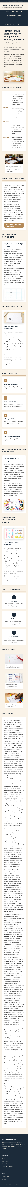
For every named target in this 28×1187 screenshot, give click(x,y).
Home (7, 11)
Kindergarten (9, 24)
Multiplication (17, 11)
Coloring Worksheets (14, 20)
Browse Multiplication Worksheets (13, 225)
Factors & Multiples (14, 15)
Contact (20, 24)
